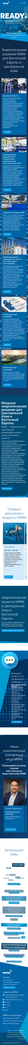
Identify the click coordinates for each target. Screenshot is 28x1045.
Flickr (6, 1010)
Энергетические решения (14, 951)
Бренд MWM (14, 884)
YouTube (7, 1005)
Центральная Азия (14, 946)
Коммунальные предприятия (14, 915)
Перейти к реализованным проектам (13, 630)
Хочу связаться (16, 722)
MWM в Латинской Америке (11, 1023)
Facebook (7, 1002)
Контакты (9, 1030)
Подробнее (7, 132)
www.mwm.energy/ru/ (10, 984)
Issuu (6, 1007)
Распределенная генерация (13, 931)
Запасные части (14, 894)
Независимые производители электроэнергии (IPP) (14, 924)
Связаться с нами (9, 987)
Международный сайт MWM (11, 1018)
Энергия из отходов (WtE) (14, 956)
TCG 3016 (13, 877)
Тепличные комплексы (14, 935)
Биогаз (17, 880)
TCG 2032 (18, 869)
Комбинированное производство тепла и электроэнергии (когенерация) (14, 910)
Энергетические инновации (14, 953)
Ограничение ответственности (15, 1032)
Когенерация (14, 903)
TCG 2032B (6, 876)
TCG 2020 (8, 873)
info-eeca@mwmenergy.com (12, 982)
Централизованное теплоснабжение (14, 943)
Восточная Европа (14, 886)
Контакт (14, 919)
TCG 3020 (11, 881)
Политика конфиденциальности (15, 1034)
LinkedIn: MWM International (13, 999)
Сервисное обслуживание (12, 932)
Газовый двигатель (14, 893)
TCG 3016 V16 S (21, 875)
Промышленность (14, 926)
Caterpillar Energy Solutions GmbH (12, 1021)
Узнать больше (7, 488)
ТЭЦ (23, 935)
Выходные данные (19, 1030)
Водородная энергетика (14, 887)
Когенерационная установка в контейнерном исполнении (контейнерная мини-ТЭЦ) (14, 900)
